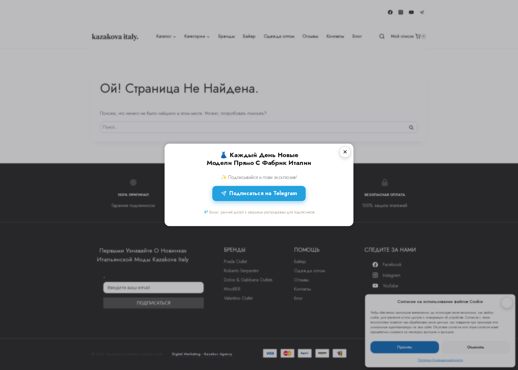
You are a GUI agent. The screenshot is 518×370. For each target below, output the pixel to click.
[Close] (345, 152)
